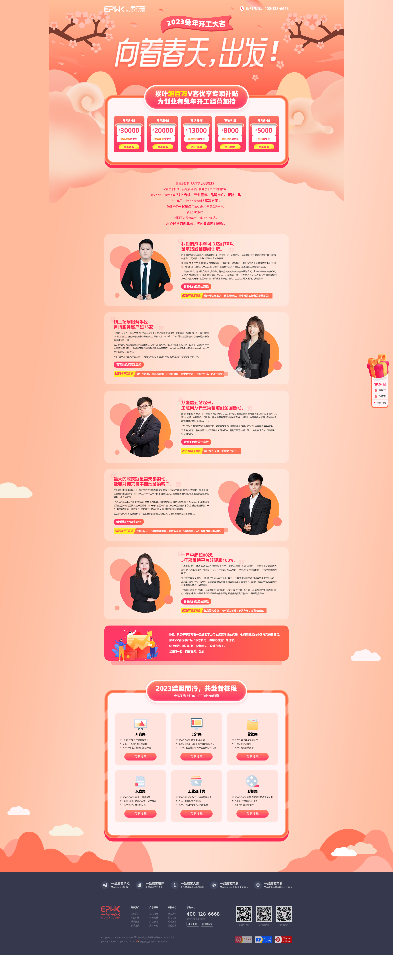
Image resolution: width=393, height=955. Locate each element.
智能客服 (208, 924)
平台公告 (135, 917)
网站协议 (153, 921)
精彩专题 (172, 917)
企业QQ (194, 924)
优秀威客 (172, 925)
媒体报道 (135, 921)
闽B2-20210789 (127, 941)
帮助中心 (191, 907)
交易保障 (153, 907)
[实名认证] (282, 941)
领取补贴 (380, 384)
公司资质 (153, 917)
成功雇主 (172, 921)
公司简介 (135, 913)
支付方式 (153, 925)
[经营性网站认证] (262, 941)
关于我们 (135, 907)
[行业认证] (243, 941)
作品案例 (172, 913)
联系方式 (135, 925)
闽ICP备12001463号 (110, 941)
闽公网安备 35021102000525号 (154, 941)
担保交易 (153, 913)
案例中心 (172, 907)
